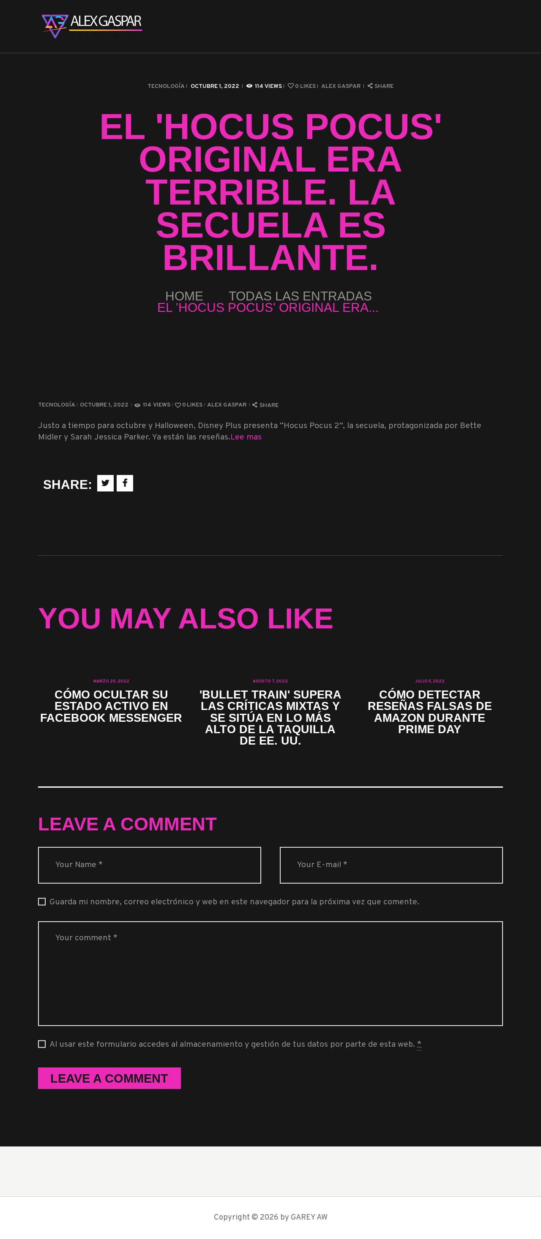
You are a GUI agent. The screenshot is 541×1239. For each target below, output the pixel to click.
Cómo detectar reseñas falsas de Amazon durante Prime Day (430, 712)
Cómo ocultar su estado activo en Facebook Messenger (111, 706)
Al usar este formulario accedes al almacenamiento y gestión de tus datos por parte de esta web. (235, 1045)
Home (184, 296)
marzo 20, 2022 (111, 681)
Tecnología (166, 86)
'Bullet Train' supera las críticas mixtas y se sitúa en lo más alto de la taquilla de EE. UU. (270, 718)
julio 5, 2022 (430, 681)
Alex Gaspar (341, 86)
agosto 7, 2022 (270, 681)
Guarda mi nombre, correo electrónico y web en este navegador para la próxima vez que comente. (234, 902)
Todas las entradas (300, 296)
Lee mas (246, 437)
